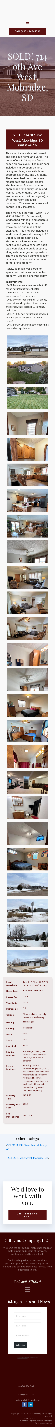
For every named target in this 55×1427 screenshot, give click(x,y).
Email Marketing (22, 1357)
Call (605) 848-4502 (28, 31)
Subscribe (20, 1345)
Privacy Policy (29, 1418)
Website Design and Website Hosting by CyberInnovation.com (36, 1422)
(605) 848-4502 (26, 1386)
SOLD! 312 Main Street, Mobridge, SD (28, 1157)
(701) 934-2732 (26, 1394)
